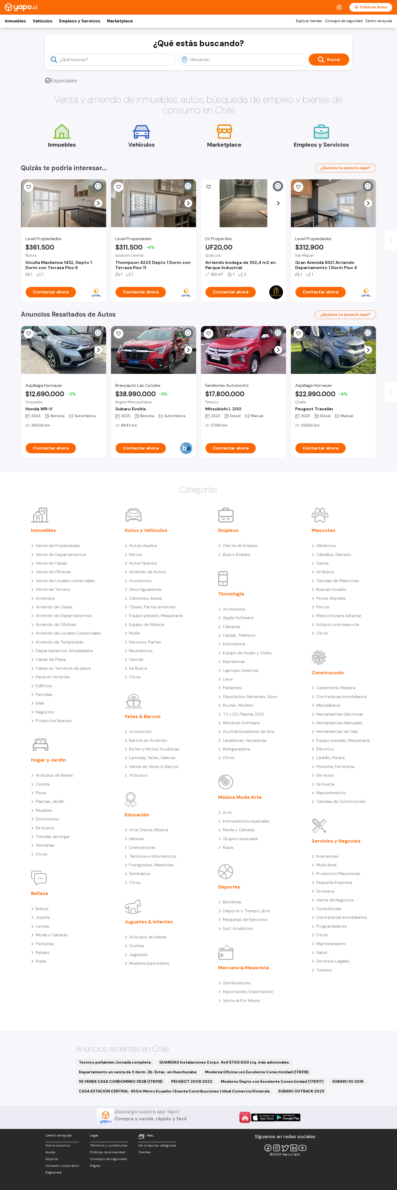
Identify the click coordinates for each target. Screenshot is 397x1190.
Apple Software (238, 618)
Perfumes (45, 944)
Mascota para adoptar (339, 615)
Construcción (328, 672)
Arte (227, 812)
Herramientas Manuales (339, 723)
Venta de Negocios (335, 900)
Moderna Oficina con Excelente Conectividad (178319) (257, 1072)
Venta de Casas (51, 563)
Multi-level (326, 865)
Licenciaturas (142, 847)
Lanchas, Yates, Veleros (152, 757)
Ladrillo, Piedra (330, 757)
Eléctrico (325, 749)
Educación (137, 815)
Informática (234, 644)
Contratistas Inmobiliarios (341, 696)
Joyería (43, 917)
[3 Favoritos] (118, 187)
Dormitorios (47, 819)
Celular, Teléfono (239, 635)
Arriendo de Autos (147, 572)
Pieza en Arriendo (53, 677)
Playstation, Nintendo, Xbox (250, 696)
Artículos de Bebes (54, 775)
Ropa (41, 961)
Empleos (228, 530)
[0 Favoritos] (208, 187)
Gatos (322, 563)
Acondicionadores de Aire (248, 731)
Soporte (51, 1159)
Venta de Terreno (53, 589)
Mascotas (323, 530)
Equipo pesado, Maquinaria (156, 615)
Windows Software (241, 723)
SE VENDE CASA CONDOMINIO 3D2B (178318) (121, 1081)
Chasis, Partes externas (152, 607)
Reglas (95, 1166)
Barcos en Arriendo (148, 740)
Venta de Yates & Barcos (154, 766)
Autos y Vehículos (146, 530)
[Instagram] (276, 1148)
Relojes (42, 952)
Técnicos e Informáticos (152, 856)
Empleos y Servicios (79, 21)
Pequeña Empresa (334, 882)
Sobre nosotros (57, 1145)
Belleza (39, 893)
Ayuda (50, 1152)
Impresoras (234, 661)
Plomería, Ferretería (335, 766)
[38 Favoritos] (298, 187)
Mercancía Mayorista (243, 967)
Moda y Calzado (52, 935)
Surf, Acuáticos (238, 928)
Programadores (331, 926)
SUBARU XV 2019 (348, 1081)
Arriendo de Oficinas (56, 624)
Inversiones (327, 856)
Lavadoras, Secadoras (245, 740)
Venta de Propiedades (58, 545)
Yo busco (138, 775)
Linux (228, 679)
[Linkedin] (294, 1148)
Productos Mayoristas (338, 873)
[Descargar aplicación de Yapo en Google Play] (288, 1117)
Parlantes (232, 687)
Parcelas (44, 694)
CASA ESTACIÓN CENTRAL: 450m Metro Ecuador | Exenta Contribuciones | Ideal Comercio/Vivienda (174, 1091)
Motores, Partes (145, 642)
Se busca (45, 828)
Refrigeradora (236, 749)
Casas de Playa (51, 659)
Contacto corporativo (62, 1166)
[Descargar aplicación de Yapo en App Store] (263, 1117)
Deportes (229, 887)
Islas (40, 703)
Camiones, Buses (145, 598)
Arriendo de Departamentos (64, 615)
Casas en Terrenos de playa (63, 668)
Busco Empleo (237, 554)
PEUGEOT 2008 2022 (191, 1081)
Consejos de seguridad (343, 21)
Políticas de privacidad (107, 1152)
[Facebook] (268, 1148)
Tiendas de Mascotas (337, 581)
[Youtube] (302, 1148)
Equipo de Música (146, 624)
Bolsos (42, 908)
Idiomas (136, 839)
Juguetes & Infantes (149, 922)
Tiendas (144, 1152)
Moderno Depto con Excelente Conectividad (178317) (272, 1081)
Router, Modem (238, 705)
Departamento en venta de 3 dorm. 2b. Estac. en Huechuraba (137, 1072)
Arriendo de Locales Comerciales (68, 633)
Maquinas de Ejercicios (245, 919)
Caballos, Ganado (333, 554)
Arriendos (45, 598)
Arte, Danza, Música (148, 830)
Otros (41, 854)
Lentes (42, 926)
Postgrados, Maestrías (151, 865)
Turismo (324, 970)
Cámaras (231, 626)
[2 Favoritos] (28, 333)
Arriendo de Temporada (59, 642)
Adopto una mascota (337, 624)
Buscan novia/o (331, 589)
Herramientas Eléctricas (339, 714)
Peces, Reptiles (331, 598)
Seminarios (139, 873)
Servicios (325, 775)
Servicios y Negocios (336, 841)
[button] (98, 203)
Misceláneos (328, 705)
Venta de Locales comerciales (65, 581)
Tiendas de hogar (53, 836)
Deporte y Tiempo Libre (246, 911)
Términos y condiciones (108, 1145)
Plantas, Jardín (50, 801)
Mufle (134, 633)
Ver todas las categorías (157, 1145)
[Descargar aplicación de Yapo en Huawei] (245, 1117)
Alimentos (326, 545)
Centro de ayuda (378, 21)
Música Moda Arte (240, 797)
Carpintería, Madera (335, 687)
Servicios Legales (333, 961)
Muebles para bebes (149, 963)
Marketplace (120, 21)
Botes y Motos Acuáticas (154, 749)
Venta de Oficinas (53, 572)
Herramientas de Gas (337, 731)
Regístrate (53, 1172)
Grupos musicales (240, 839)
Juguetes (138, 954)
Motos (135, 554)
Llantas (136, 659)
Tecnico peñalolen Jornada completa (115, 1062)
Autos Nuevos (143, 563)
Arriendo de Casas (54, 607)
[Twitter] (285, 1148)
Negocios (45, 712)
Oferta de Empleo (240, 545)
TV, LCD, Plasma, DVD (243, 714)
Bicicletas (232, 902)
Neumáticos (141, 650)
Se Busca (138, 668)
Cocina (42, 784)
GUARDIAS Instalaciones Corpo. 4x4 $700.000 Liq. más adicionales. (224, 1062)
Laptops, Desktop (240, 670)
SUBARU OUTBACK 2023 (301, 1091)
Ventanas (45, 845)
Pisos (41, 793)
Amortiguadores (145, 589)
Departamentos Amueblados (64, 650)
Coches (136, 945)
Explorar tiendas (309, 21)
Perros (322, 607)
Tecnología (231, 594)
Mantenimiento (331, 793)
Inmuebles (15, 21)
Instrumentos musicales (246, 821)
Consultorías (328, 908)
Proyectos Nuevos (54, 720)
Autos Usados (143, 545)
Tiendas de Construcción (341, 801)
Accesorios (140, 581)
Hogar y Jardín (48, 760)
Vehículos (42, 21)
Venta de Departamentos (61, 554)
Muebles (44, 810)
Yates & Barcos (143, 716)
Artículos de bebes (148, 937)
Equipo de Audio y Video (247, 653)
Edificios (44, 686)
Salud (321, 952)
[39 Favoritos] (28, 187)
